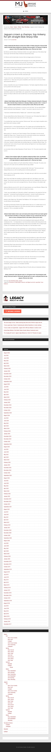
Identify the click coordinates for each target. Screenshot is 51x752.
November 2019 (7, 564)
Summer (8, 662)
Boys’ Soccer (11, 650)
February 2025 (7, 399)
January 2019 (7, 590)
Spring (7, 648)
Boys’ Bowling (11, 672)
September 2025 (8, 381)
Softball (9, 665)
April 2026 (6, 363)
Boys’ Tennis (11, 651)
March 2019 (6, 585)
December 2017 (7, 624)
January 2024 (7, 433)
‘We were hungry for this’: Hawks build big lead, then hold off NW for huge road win (23, 322)
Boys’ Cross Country (12, 637)
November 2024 (7, 407)
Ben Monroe (12, 282)
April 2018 (6, 613)
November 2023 (7, 439)
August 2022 (7, 478)
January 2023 (7, 465)
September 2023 (8, 444)
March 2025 (6, 397)
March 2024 (6, 428)
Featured (23, 282)
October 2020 (7, 535)
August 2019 (7, 572)
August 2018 (7, 603)
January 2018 (7, 621)
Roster (11, 667)
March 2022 (6, 491)
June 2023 (6, 452)
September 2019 (8, 569)
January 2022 (7, 496)
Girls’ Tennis (10, 658)
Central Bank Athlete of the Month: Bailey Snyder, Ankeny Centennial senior (21, 330)
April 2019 (6, 582)
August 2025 (7, 384)
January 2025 (7, 402)
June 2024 (6, 420)
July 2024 (6, 418)
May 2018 (6, 611)
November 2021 (7, 501)
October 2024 (7, 410)
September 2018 (8, 600)
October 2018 (7, 598)
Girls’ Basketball (11, 676)
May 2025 (6, 392)
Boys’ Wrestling (11, 679)
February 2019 (7, 587)
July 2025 (6, 386)
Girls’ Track (10, 660)
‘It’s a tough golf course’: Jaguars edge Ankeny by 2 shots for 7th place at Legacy (22, 333)
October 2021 (7, 504)
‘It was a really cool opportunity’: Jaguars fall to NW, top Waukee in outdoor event (22, 327)
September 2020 (8, 538)
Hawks (17, 280)
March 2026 (6, 366)
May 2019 (6, 579)
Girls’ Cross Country (12, 643)
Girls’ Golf (10, 655)
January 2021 (7, 527)
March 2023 (6, 459)
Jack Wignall (28, 282)
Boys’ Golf (10, 639)
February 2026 (7, 368)
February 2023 (7, 462)
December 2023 (7, 436)
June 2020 (6, 545)
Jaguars (20, 280)
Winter (7, 669)
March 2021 (6, 522)
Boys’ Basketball (12, 670)
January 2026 (7, 371)
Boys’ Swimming (12, 674)
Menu (26, 11)
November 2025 (7, 376)
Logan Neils (37, 282)
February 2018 (7, 619)
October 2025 (7, 379)
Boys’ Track (10, 653)
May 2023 (6, 454)
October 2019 (7, 566)
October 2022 (7, 472)
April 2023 (6, 457)
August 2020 (7, 540)
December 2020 (7, 530)
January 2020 (7, 559)
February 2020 (7, 556)
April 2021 (6, 519)
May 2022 (6, 486)
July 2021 (6, 512)
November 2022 (7, 470)
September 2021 (8, 506)
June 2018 (6, 608)
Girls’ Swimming (11, 644)
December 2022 (7, 467)
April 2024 (6, 426)
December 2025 (7, 373)
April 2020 (6, 551)
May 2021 (6, 517)
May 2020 (6, 548)
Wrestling (10, 720)
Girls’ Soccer (11, 657)
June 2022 (6, 483)
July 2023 (6, 449)
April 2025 (6, 394)
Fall (7, 636)
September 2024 (8, 412)
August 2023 (7, 446)
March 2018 (6, 616)
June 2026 (6, 358)
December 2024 (7, 405)
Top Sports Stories (8, 723)
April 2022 (6, 488)
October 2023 (7, 441)
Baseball (10, 663)
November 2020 (7, 532)
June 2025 (6, 389)
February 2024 (7, 431)
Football (10, 641)
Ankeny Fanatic (29, 4)
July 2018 (6, 605)
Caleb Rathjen (18, 282)
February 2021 (7, 525)
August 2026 (7, 352)
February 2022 (7, 493)
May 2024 (6, 423)
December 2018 (7, 592)
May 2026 (6, 360)
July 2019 (6, 574)
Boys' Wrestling (12, 280)
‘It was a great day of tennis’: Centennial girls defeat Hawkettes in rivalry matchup (22, 325)
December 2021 (7, 499)
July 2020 (6, 543)
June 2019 (6, 577)
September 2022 (8, 475)
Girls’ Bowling (11, 677)
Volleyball (10, 646)
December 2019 (7, 561)
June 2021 (6, 514)
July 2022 (6, 480)
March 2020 (6, 553)
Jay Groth (33, 282)
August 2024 (7, 415)
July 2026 (6, 355)
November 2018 (7, 595)
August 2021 (7, 509)
